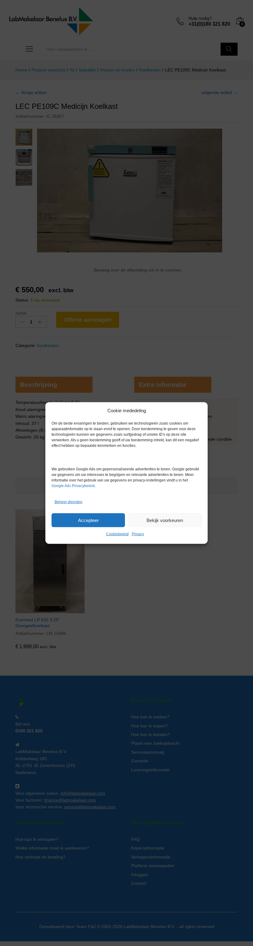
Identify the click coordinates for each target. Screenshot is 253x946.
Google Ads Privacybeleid (73, 486)
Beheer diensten (68, 501)
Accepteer (88, 520)
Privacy (138, 534)
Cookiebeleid (117, 534)
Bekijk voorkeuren (165, 520)
